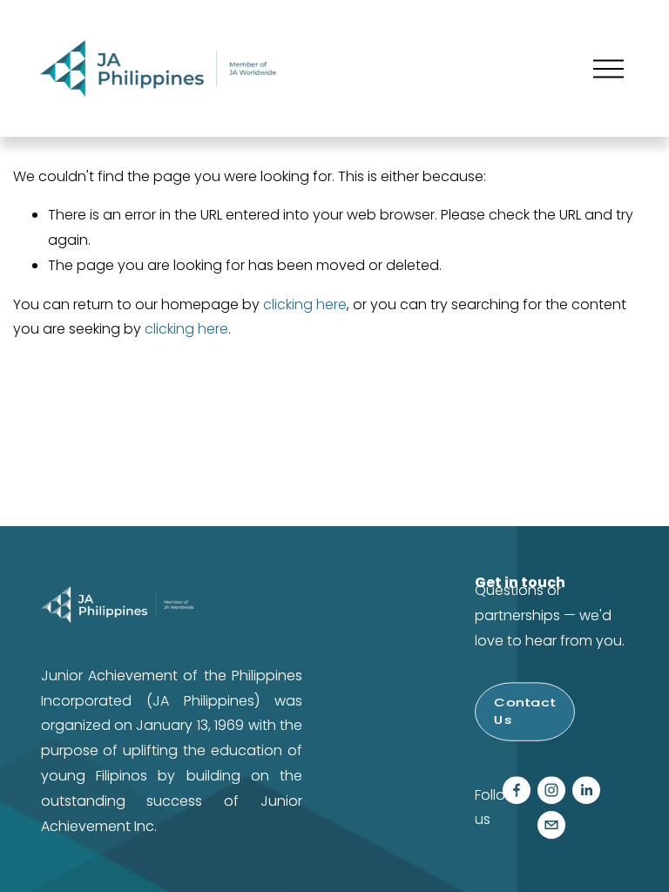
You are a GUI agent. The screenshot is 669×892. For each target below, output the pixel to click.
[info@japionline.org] (551, 825)
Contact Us (525, 711)
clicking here (305, 304)
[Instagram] (551, 790)
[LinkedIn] (586, 790)
